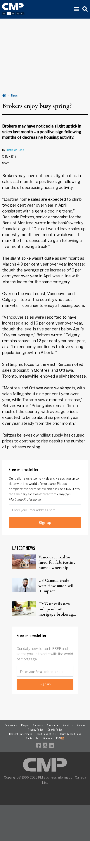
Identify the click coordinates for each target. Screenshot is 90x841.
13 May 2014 (9, 156)
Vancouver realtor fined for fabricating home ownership (57, 562)
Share (5, 163)
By (13, 150)
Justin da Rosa (15, 150)
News (14, 95)
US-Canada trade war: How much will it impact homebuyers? (56, 586)
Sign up (45, 523)
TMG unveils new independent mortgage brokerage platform (56, 609)
